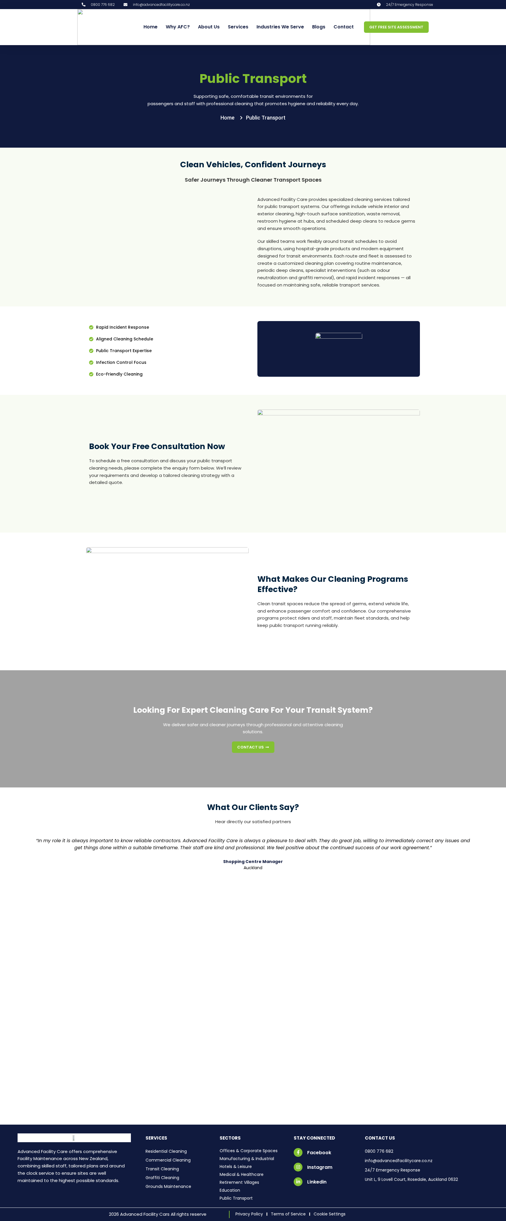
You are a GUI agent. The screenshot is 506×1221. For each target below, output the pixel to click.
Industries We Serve (280, 26)
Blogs (318, 26)
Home (150, 26)
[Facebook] (298, 1152)
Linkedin (316, 1182)
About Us (209, 26)
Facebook (319, 1152)
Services (238, 26)
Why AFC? (178, 26)
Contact (344, 26)
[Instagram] (298, 1167)
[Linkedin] (298, 1181)
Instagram (319, 1167)
